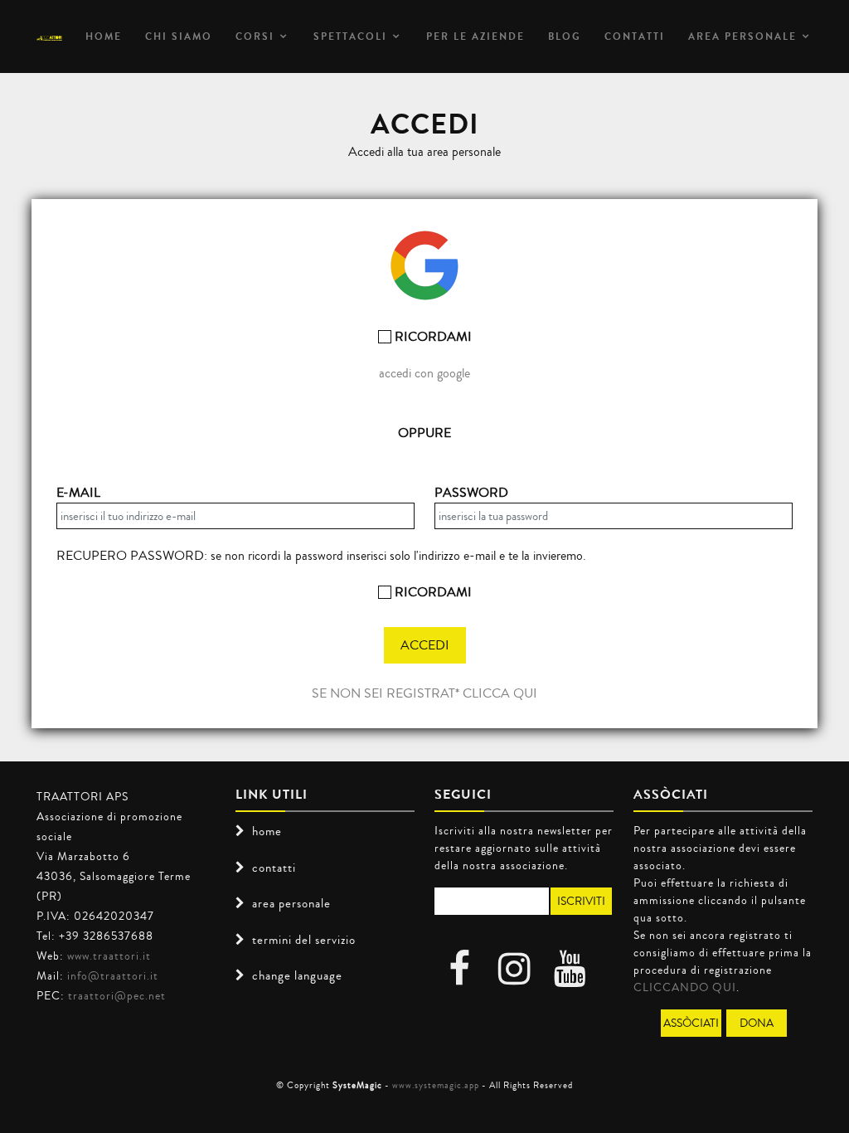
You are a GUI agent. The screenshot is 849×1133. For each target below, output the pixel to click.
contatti (274, 867)
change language (297, 975)
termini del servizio (304, 940)
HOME (103, 36)
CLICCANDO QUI (684, 987)
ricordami (431, 336)
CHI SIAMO (178, 36)
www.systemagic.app (435, 1085)
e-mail (78, 492)
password (471, 492)
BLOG (564, 36)
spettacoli (350, 36)
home (267, 831)
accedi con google (424, 372)
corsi (254, 36)
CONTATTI (634, 36)
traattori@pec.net (117, 995)
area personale (742, 36)
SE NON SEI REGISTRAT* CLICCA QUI (424, 693)
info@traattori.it (112, 975)
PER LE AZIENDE (475, 36)
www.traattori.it (109, 955)
